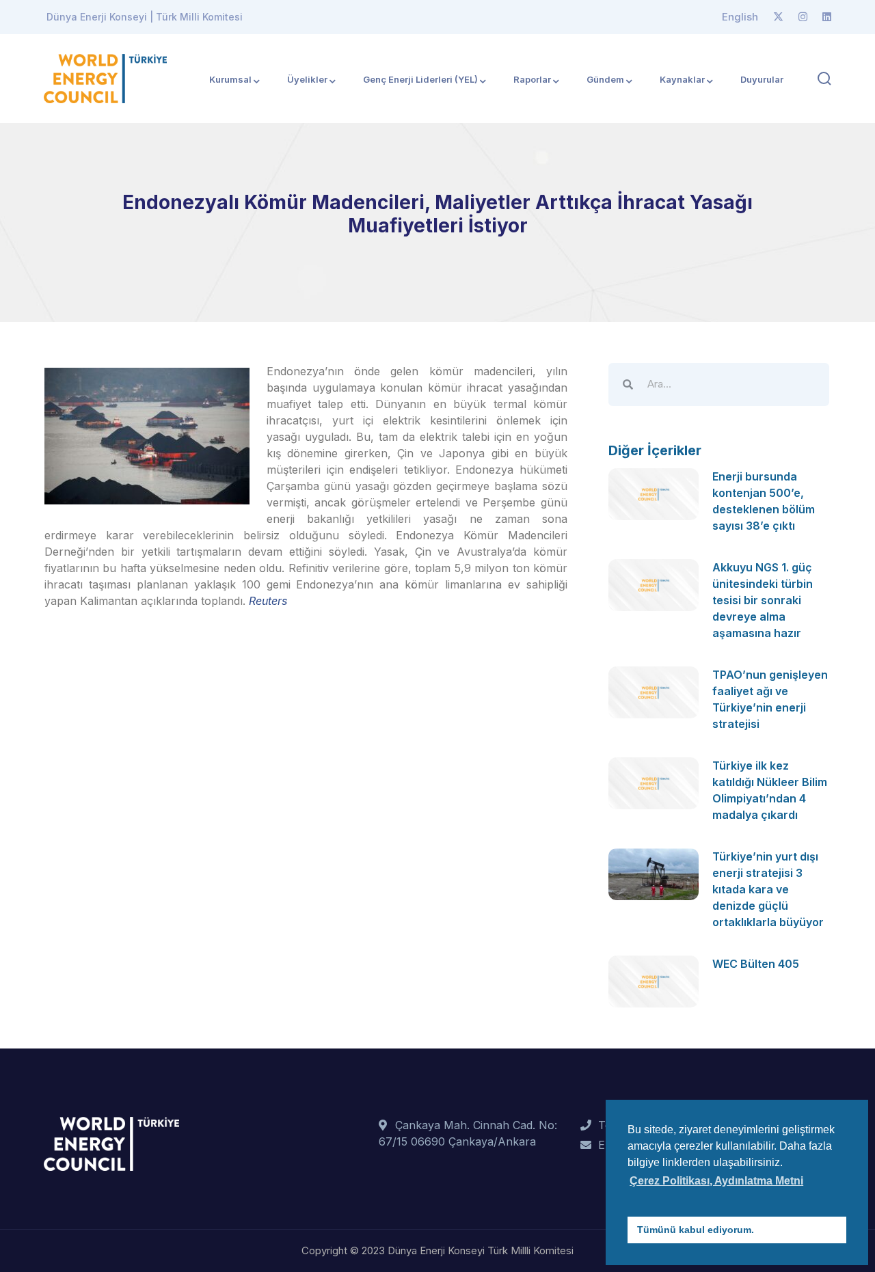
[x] (778, 17)
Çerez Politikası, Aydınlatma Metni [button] (716, 1181)
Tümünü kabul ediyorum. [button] (695, 1229)
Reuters (268, 601)
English (740, 16)
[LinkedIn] (826, 17)
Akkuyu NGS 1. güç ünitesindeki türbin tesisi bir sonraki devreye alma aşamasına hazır (762, 600)
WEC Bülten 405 (755, 964)
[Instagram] (802, 17)
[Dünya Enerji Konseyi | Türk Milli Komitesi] (105, 77)
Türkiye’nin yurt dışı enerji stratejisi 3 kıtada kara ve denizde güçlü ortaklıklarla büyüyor (768, 889)
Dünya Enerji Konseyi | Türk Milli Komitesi (144, 17)
